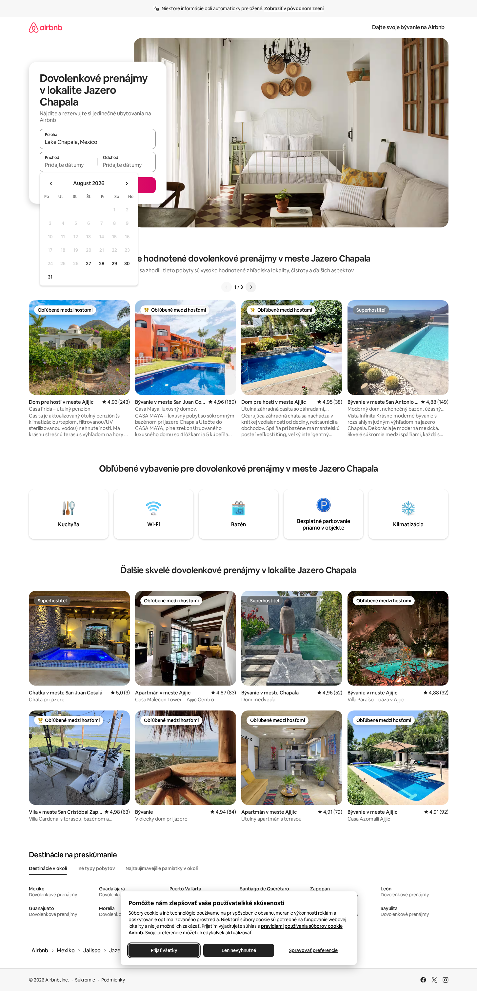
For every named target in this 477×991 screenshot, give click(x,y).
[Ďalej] (251, 287)
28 (101, 263)
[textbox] (68, 165)
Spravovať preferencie (313, 950)
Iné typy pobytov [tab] (96, 868)
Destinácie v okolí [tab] (48, 868)
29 (114, 263)
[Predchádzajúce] (226, 287)
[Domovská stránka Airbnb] (45, 27)
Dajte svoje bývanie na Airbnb (408, 27)
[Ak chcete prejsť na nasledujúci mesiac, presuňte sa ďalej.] (127, 183)
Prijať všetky (163, 950)
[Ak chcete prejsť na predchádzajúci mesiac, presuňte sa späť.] (51, 183)
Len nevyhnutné (238, 950)
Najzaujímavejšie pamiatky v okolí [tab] (162, 868)
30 (127, 263)
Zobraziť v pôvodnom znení (294, 8)
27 (88, 263)
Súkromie (85, 980)
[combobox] (97, 142)
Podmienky (113, 980)
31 (50, 277)
